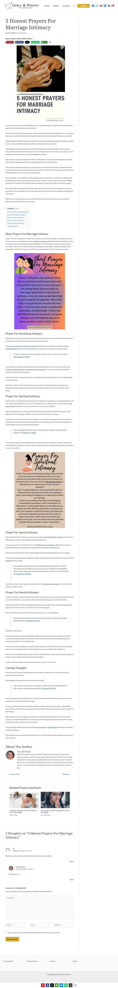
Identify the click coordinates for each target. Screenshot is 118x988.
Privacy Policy (8, 961)
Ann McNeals (20, 867)
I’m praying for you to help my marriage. (23, 346)
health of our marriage (50, 584)
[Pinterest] (97, 5)
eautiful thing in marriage (54, 537)
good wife (42, 727)
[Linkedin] (105, 5)
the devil (8, 561)
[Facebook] (93, 5)
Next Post (67, 774)
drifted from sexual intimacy (45, 545)
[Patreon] (112, 5)
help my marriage (40, 241)
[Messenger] (61, 985)
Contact (52, 961)
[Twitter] (108, 5)
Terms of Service (32, 961)
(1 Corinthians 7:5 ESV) (22, 574)
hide (16, 208)
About (75, 961)
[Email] (57, 985)
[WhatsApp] (66, 985)
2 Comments (22, 33)
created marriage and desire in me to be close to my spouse (25, 369)
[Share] (70, 985)
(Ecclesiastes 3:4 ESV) (21, 357)
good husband (52, 727)
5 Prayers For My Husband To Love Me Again (55, 811)
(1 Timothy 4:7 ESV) (28, 433)
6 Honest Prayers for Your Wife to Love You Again (23, 811)
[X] (52, 985)
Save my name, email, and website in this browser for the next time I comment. (34, 933)
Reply (72, 861)
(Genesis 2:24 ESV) (49, 688)
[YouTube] (101, 5)
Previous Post (13, 774)
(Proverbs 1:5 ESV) (33, 621)
